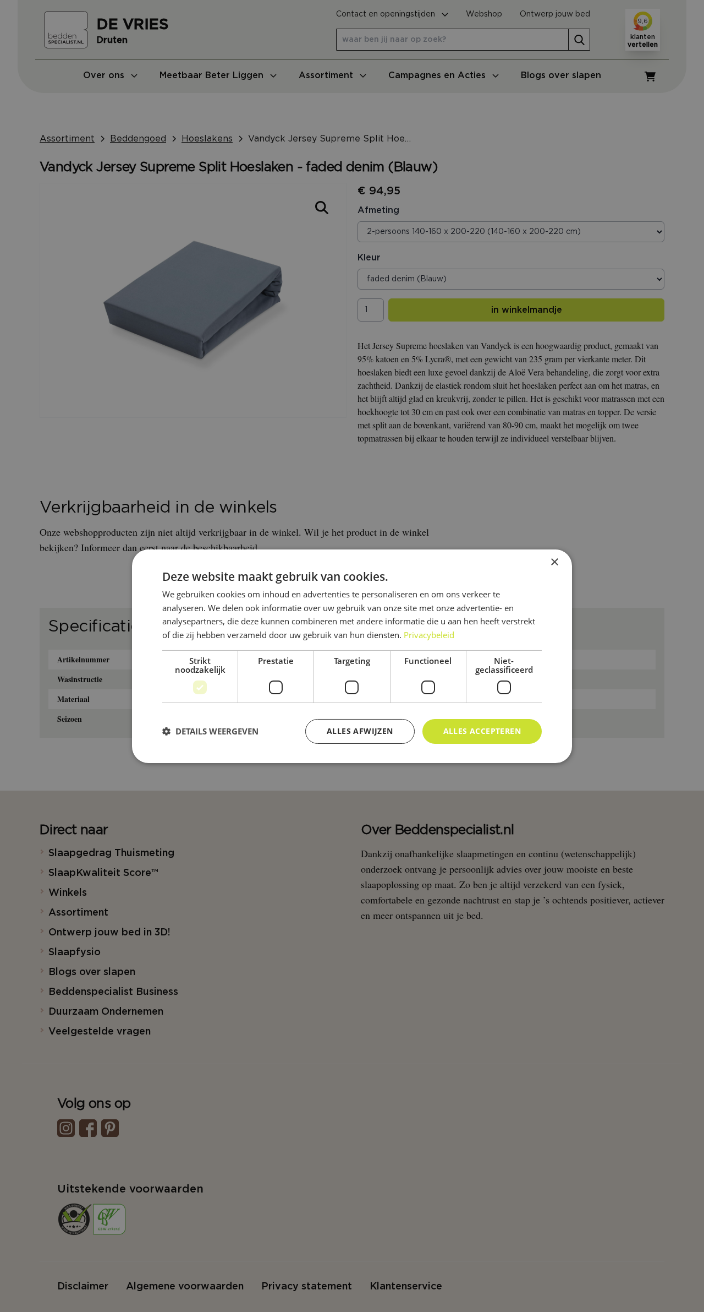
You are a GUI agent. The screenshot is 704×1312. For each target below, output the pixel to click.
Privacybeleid (429, 634)
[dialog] (352, 656)
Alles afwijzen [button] (360, 731)
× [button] (554, 562)
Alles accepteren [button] (482, 731)
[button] (210, 731)
